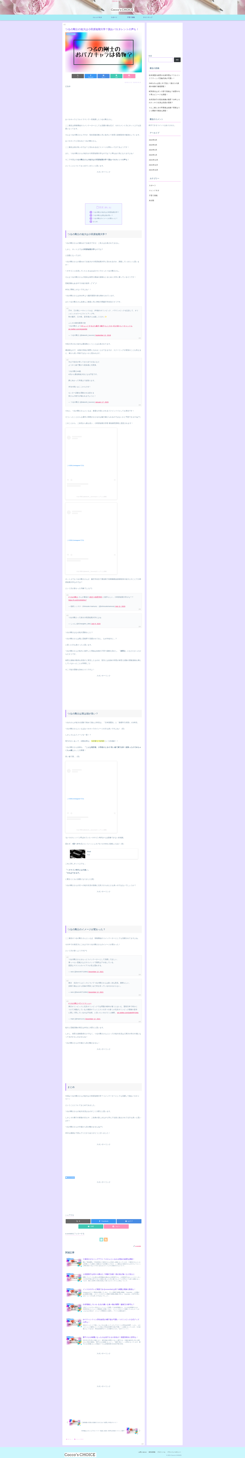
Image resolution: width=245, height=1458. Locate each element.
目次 (101, 207)
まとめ (95, 221)
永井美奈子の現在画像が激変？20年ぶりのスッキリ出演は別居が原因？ (164, 101)
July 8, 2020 (95, 624)
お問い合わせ (143, 1452)
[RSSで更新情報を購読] (106, 1239)
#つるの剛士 (73, 597)
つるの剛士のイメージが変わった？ (105, 218)
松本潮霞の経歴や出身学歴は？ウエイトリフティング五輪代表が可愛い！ (164, 76)
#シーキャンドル (125, 326)
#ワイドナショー (84, 1003)
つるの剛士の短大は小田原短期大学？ (106, 212)
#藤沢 (102, 326)
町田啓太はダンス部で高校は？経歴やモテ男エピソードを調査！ (164, 92)
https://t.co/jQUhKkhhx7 (77, 600)
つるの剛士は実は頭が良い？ (103, 215)
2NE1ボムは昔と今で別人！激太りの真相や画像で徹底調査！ (164, 84)
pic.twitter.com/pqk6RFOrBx (127, 1013)
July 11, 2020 (120, 606)
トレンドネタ (70, 1177)
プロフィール (161, 1452)
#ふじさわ (108, 326)
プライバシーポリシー (174, 1452)
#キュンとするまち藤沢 (90, 326)
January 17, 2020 (102, 402)
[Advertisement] (103, 101)
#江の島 (116, 326)
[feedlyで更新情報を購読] (101, 1239)
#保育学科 (98, 597)
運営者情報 (152, 1452)
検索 (150, 56)
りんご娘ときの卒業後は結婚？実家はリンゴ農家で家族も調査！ (164, 109)
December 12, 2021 (95, 972)
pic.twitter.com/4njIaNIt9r (77, 329)
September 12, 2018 (103, 335)
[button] (129, 76)
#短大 (91, 597)
